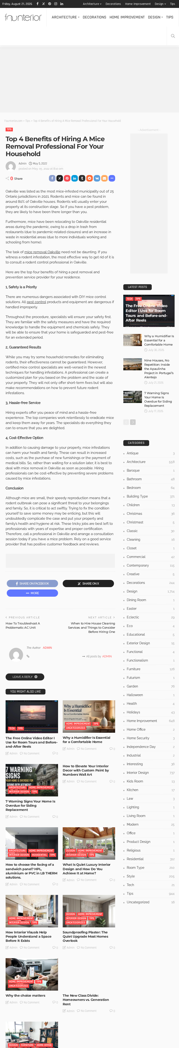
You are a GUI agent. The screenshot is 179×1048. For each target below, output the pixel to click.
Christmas (151, 513)
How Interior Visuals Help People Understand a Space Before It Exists (28, 936)
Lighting (151, 807)
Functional (151, 652)
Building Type (151, 496)
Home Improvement (138, 4)
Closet (151, 548)
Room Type (151, 867)
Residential (39, 855)
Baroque (151, 470)
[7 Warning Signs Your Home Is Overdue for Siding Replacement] (32, 780)
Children (151, 505)
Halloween (151, 695)
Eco (151, 626)
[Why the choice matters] (32, 974)
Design (159, 4)
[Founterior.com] (23, 17)
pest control (36, 302)
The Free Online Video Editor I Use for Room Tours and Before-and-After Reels (32, 742)
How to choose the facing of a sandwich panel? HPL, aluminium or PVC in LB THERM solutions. (31, 871)
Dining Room (151, 600)
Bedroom (151, 488)
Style (151, 876)
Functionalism (151, 660)
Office (151, 833)
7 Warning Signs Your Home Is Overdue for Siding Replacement (30, 805)
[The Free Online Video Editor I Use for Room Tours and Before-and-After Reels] (32, 716)
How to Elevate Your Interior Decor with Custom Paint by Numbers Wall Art (86, 770)
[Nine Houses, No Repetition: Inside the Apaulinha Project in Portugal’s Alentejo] (132, 364)
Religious (151, 850)
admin (23, 163)
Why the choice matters (25, 995)
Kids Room (151, 781)
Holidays (151, 712)
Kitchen (151, 790)
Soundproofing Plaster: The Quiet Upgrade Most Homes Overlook (85, 936)
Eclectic (151, 617)
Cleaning (151, 539)
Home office (44, 1045)
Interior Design (19, 791)
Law (151, 798)
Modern (151, 824)
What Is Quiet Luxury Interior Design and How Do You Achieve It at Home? (86, 868)
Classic (151, 531)
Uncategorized (75, 728)
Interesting (73, 986)
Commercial (151, 557)
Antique (151, 453)
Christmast (151, 522)
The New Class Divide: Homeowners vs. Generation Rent (86, 999)
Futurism (151, 678)
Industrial (151, 755)
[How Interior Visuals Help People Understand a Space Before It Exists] (32, 911)
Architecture (91, 4)
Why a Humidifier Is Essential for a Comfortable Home (86, 740)
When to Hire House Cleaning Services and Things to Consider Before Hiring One (91, 627)
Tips (172, 4)
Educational (151, 634)
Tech (12, 728)
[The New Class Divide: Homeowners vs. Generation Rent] (89, 974)
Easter (151, 608)
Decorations (113, 4)
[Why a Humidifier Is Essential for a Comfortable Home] (89, 716)
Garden (151, 686)
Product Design (151, 842)
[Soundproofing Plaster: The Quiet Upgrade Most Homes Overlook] (89, 911)
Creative (151, 574)
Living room (151, 816)
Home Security (151, 738)
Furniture (27, 1045)
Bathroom (151, 479)
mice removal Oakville (42, 252)
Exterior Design (151, 643)
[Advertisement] (89, 79)
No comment (32, 753)
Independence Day (151, 747)
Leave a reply (23, 677)
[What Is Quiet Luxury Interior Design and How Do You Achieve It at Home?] (89, 843)
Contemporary (151, 565)
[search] (173, 36)
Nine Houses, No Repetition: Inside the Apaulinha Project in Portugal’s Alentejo (159, 368)
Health (151, 703)
